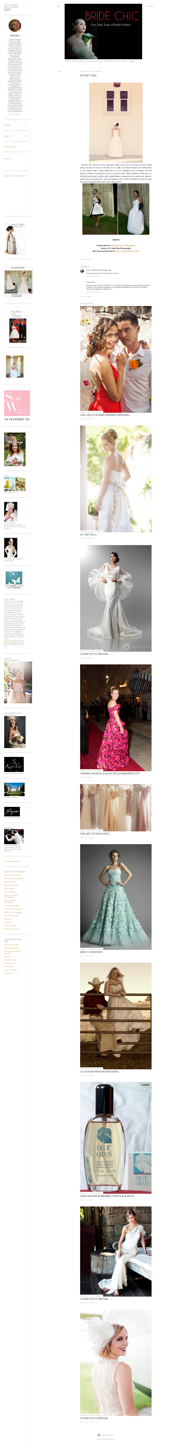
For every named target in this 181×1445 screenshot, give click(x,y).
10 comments (89, 1422)
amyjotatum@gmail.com (14, 641)
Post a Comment (86, 296)
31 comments (89, 538)
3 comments (89, 658)
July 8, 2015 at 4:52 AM (93, 276)
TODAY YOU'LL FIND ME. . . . (96, 1298)
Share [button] (59, 71)
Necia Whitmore (10, 963)
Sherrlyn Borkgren (10, 926)
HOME (67, 61)
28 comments (89, 1075)
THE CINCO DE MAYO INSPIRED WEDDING (105, 415)
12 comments (89, 419)
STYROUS (7, 922)
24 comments (89, 1302)
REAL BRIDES (97, 61)
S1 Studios (8, 919)
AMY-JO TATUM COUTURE (81, 61)
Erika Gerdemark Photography (10, 901)
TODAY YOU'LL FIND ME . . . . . (96, 654)
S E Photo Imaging (11, 916)
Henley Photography (11, 906)
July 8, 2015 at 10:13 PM (93, 292)
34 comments (89, 837)
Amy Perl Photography (12, 875)
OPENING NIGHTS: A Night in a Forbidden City (110, 773)
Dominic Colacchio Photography (11, 896)
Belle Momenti (9, 882)
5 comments (89, 956)
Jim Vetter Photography (13, 909)
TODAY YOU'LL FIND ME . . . (95, 1418)
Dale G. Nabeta (9, 892)
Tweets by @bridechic (12, 861)
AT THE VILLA (88, 534)
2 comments (89, 1200)
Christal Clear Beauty (11, 948)
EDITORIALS (108, 61)
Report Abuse (10, 147)
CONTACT (124, 61)
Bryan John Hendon (11, 885)
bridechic (14, 35)
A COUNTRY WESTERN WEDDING (99, 1071)
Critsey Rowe (9, 888)
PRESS (117, 61)
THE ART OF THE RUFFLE (94, 833)
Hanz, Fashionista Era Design (97, 270)
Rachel (88, 282)
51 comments (89, 777)
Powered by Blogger (107, 1435)
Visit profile (15, 114)
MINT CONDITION (91, 952)
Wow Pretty (8, 973)
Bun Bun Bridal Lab (11, 945)
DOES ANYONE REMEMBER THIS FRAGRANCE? (107, 1196)
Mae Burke (111, 1439)
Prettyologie (8, 967)
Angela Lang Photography (14, 878)
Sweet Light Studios (11, 929)
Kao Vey (7, 957)
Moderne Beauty (10, 960)
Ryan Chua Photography (13, 912)
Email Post (88, 259)
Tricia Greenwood (10, 970)
